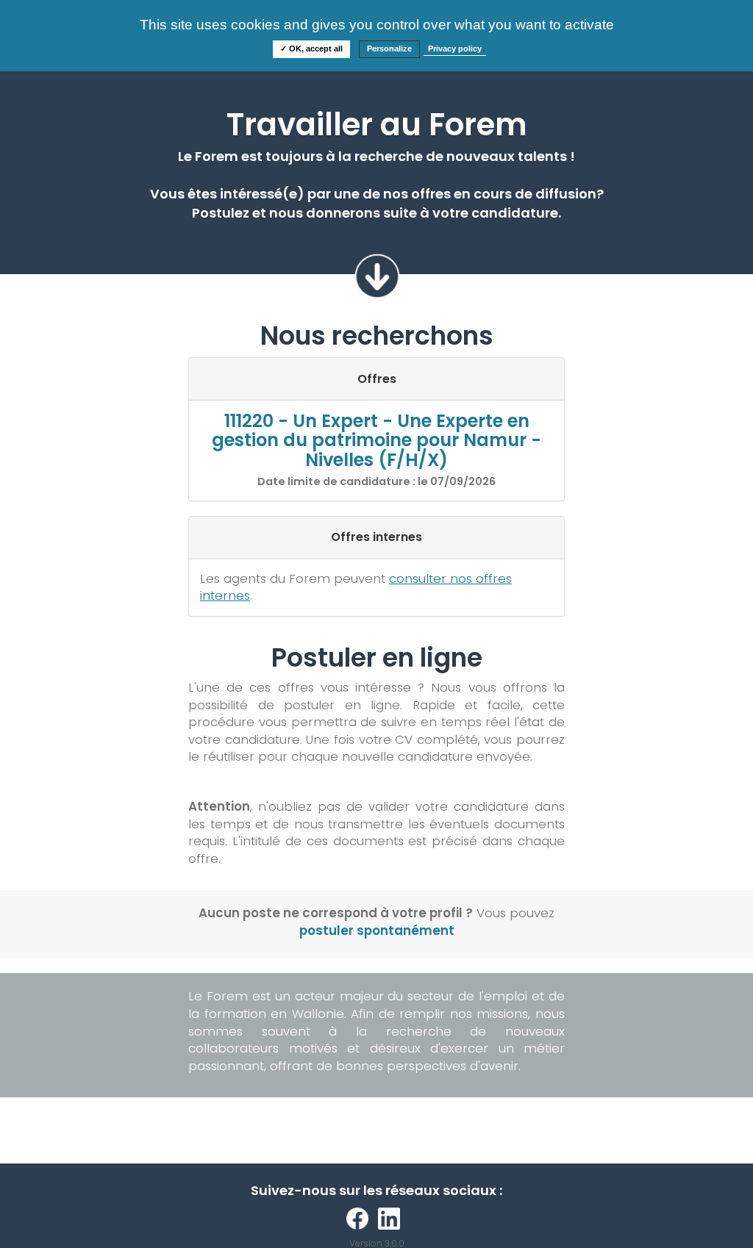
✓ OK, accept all (311, 48)
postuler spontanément (376, 930)
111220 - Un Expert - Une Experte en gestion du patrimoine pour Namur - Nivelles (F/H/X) (376, 440)
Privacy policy (455, 48)
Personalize (389, 48)
